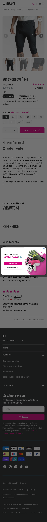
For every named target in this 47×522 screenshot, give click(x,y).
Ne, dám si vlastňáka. (13, 267)
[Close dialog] (44, 249)
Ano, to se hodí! (12, 263)
